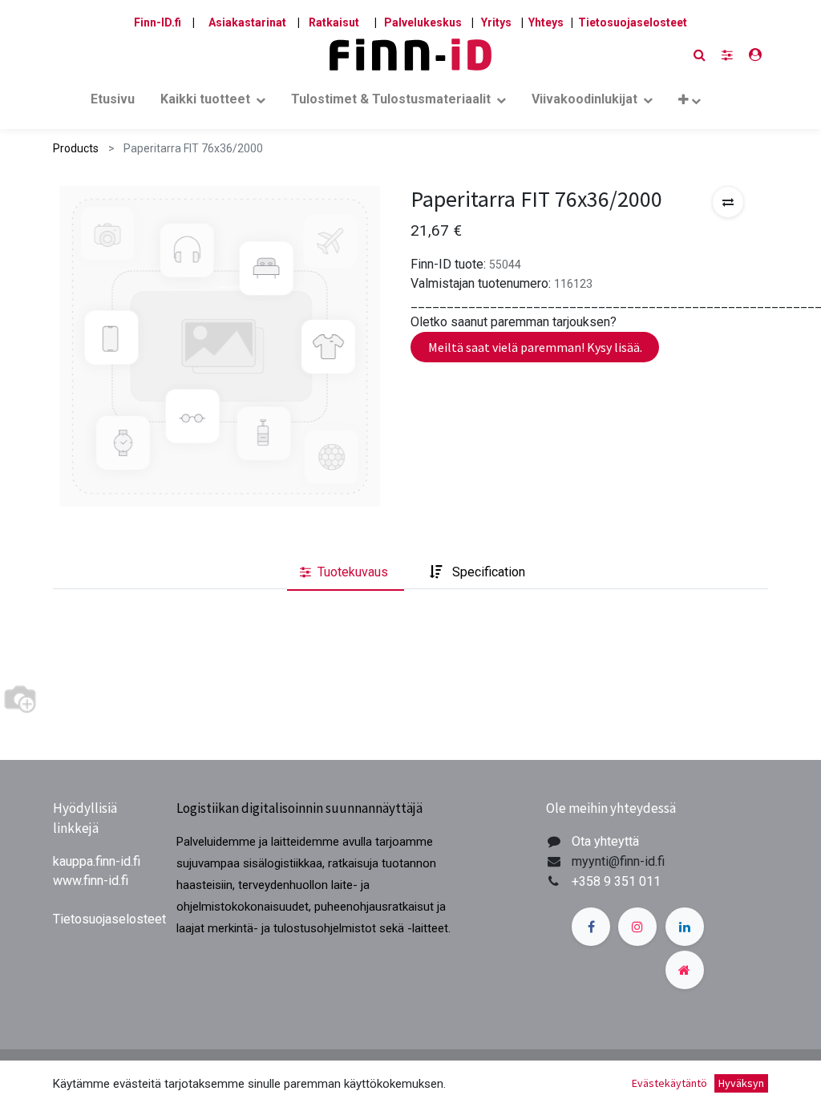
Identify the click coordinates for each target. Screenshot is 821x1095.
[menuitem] (113, 102)
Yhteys (546, 22)
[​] (727, 55)
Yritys (496, 22)
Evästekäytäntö (669, 1083)
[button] (689, 103)
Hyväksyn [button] (741, 1083)
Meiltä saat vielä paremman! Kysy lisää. (535, 347)
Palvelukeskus (423, 22)
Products (76, 148)
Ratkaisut (334, 22)
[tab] (345, 572)
